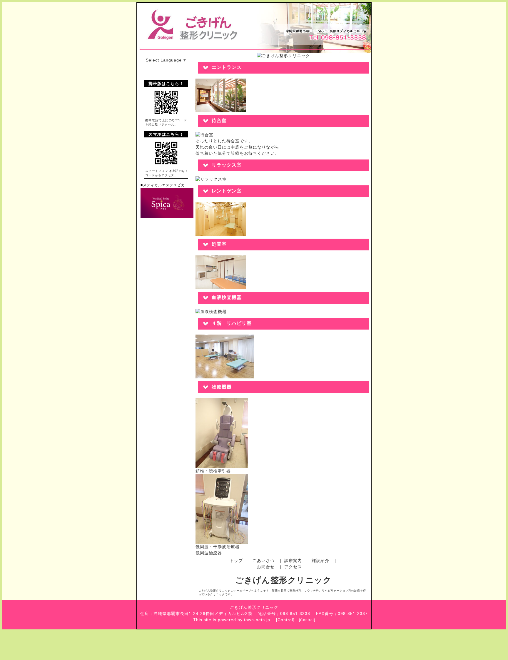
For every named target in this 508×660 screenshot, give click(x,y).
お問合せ (266, 566)
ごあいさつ (264, 560)
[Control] (307, 620)
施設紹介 (320, 560)
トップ (236, 560)
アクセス (293, 566)
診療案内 (293, 560)
